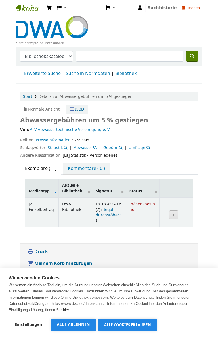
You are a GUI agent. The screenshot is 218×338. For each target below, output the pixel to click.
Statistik (55, 148)
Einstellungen (28, 325)
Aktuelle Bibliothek (72, 188)
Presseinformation (53, 140)
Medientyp (39, 191)
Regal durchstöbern (109, 212)
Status (135, 191)
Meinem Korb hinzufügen (62, 263)
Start (27, 97)
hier (66, 310)
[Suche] (192, 56)
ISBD (79, 109)
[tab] (86, 169)
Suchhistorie (162, 8)
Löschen (192, 7)
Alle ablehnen (73, 325)
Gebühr (110, 148)
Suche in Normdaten (88, 73)
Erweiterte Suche (42, 73)
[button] (49, 8)
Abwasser (83, 148)
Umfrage (137, 148)
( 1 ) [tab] (40, 168)
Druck (40, 251)
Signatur (104, 191)
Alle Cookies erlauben (127, 325)
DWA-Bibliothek (30, 8)
